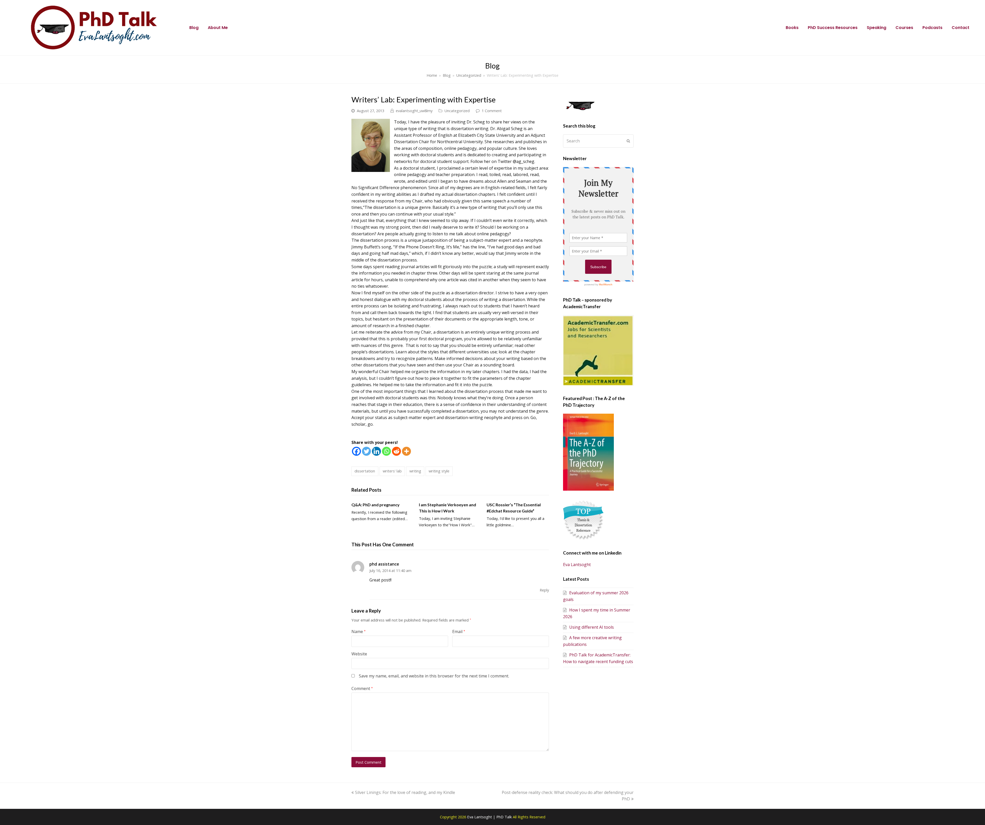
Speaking (876, 28)
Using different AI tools (591, 627)
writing (415, 470)
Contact (960, 28)
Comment (362, 688)
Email (458, 631)
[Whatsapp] (386, 451)
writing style (439, 470)
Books (792, 28)
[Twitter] (366, 451)
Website (359, 654)
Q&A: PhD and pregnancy (375, 504)
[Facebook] (356, 451)
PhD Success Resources (833, 28)
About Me (218, 28)
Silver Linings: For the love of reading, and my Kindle (405, 792)
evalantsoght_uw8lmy (414, 110)
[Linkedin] (376, 451)
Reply (544, 590)
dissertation (364, 470)
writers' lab (392, 470)
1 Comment (492, 110)
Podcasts (932, 28)
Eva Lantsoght (577, 564)
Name (358, 631)
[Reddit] (396, 451)
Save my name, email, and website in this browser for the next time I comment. (434, 676)
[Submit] (628, 140)
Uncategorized (457, 110)
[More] (406, 451)
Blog (194, 28)
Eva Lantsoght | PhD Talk (490, 816)
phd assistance (384, 564)
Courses (904, 28)
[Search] (598, 141)
